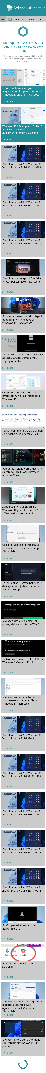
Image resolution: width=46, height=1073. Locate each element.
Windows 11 (20, 19)
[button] (3, 19)
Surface (32, 19)
